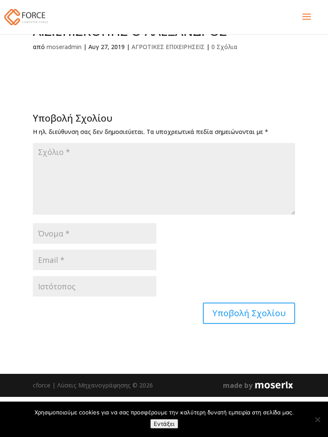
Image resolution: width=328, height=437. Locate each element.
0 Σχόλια (224, 47)
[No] (317, 419)
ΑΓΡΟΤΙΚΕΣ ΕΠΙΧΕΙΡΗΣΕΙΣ (168, 47)
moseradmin (64, 47)
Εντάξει (164, 423)
